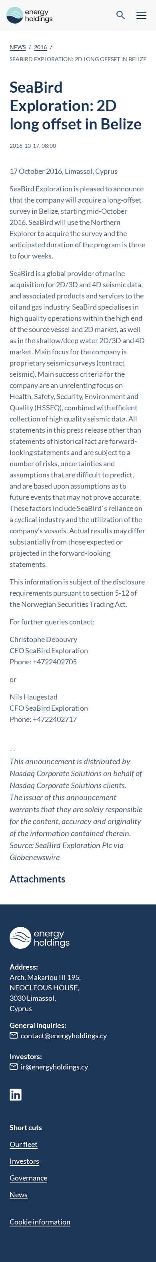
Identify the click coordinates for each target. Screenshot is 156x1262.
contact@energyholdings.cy (64, 1035)
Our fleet (24, 1144)
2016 (40, 47)
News (18, 47)
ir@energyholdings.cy (54, 1066)
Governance (28, 1177)
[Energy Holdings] (29, 15)
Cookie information (40, 1221)
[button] (141, 15)
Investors (24, 1161)
